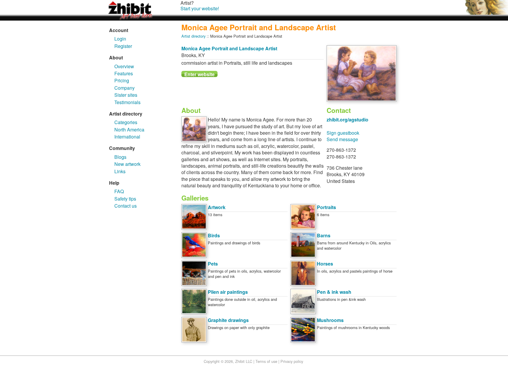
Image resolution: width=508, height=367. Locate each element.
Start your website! (200, 8)
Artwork (216, 207)
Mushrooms (330, 320)
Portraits (326, 207)
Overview (124, 66)
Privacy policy (291, 361)
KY (201, 55)
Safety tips (125, 198)
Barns (323, 235)
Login (120, 38)
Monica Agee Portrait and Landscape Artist (229, 48)
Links (120, 171)
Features (123, 73)
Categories (125, 122)
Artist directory (193, 36)
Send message (342, 139)
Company (124, 87)
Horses (325, 263)
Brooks (188, 55)
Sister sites (125, 94)
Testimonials (127, 102)
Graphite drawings (228, 320)
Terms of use (266, 361)
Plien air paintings (228, 291)
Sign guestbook (343, 132)
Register (123, 46)
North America (129, 129)
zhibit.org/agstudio (347, 119)
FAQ (119, 191)
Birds (214, 235)
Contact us (125, 205)
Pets (213, 263)
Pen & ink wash (334, 291)
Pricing (121, 80)
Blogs (120, 157)
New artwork (127, 164)
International (127, 136)
